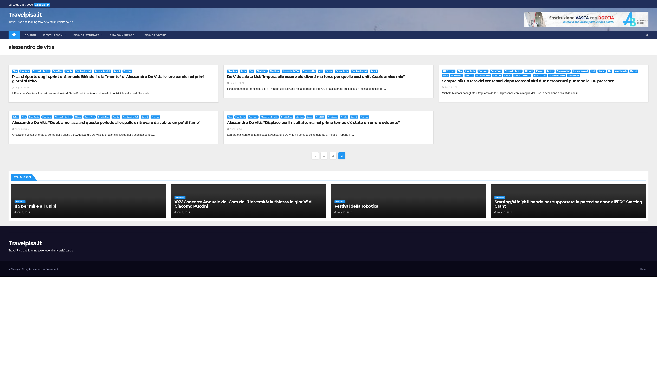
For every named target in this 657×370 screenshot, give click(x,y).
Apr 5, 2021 (236, 129)
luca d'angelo (621, 71)
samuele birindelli (102, 71)
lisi (320, 71)
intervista (300, 117)
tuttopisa (127, 71)
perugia (329, 71)
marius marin (456, 75)
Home (643, 269)
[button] (647, 35)
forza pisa (57, 71)
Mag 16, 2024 (504, 212)
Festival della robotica (356, 206)
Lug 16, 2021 (22, 88)
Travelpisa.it (25, 14)
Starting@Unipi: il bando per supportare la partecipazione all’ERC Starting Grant (568, 204)
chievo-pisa (90, 117)
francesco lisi (309, 71)
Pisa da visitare (122, 35)
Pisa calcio (262, 71)
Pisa (15, 71)
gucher (601, 71)
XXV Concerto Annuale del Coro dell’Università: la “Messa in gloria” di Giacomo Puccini (243, 204)
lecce (309, 117)
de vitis (550, 71)
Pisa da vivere (155, 35)
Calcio (243, 71)
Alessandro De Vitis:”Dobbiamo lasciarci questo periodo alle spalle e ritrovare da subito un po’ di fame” (106, 122)
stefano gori (573, 75)
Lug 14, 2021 (237, 83)
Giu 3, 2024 (23, 212)
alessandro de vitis (41, 71)
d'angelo (539, 71)
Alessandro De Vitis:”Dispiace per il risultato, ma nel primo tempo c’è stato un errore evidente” (313, 122)
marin (445, 75)
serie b (117, 71)
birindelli (529, 71)
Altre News (232, 71)
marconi (633, 71)
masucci (469, 75)
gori (593, 71)
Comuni (30, 35)
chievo (78, 117)
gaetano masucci (580, 71)
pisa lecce (332, 117)
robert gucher (540, 75)
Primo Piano (496, 71)
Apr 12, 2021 (22, 129)
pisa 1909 (320, 117)
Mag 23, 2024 (344, 212)
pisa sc (69, 71)
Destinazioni (53, 35)
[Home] (14, 35)
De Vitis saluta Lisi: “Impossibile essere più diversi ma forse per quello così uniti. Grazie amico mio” (316, 76)
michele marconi (483, 75)
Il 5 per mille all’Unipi (35, 206)
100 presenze (448, 71)
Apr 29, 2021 (452, 87)
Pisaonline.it (52, 269)
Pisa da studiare (86, 35)
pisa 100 (497, 75)
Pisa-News (24, 71)
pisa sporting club (83, 71)
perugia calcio (342, 71)
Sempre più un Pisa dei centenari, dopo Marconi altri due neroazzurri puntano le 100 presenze (528, 81)
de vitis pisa (103, 117)
